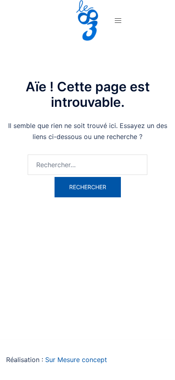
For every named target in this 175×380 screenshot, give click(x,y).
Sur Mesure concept (76, 360)
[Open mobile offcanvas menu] (118, 20)
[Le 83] (87, 19)
